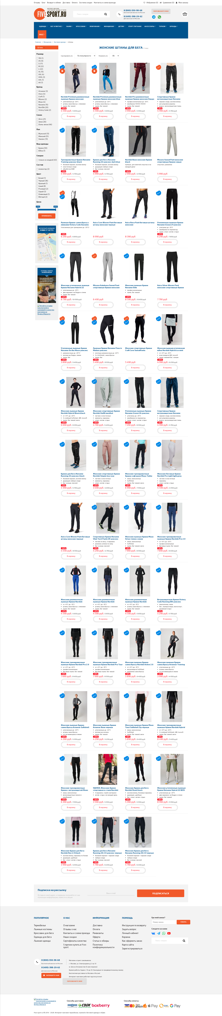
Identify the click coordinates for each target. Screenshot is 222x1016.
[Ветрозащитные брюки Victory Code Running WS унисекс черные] (172, 581)
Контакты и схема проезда (105, 3)
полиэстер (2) (44, 169)
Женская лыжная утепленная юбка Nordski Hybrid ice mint (171, 349)
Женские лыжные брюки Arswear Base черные (104, 726)
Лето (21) (42, 119)
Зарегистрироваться (132, 948)
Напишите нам (52, 975)
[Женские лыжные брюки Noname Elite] (140, 267)
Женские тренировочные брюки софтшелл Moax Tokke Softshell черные (138, 476)
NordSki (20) (43, 107)
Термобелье (40, 925)
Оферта (96, 937)
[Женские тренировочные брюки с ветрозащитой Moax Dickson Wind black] (76, 769)
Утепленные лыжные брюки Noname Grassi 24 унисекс (138, 412)
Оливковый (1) (44, 194)
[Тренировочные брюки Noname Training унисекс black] (76, 141)
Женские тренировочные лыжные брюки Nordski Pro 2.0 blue (171, 539)
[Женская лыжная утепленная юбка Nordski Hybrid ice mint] (172, 330)
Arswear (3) (43, 91)
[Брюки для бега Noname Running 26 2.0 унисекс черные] (108, 832)
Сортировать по (67, 56)
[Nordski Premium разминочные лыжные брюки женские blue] (108, 78)
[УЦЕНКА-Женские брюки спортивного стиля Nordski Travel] (108, 769)
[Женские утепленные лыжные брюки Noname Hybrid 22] (76, 267)
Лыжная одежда (42, 940)
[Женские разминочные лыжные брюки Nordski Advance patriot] (76, 581)
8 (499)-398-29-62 (133, 16)
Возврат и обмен (54, 3)
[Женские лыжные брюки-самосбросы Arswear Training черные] (172, 644)
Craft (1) (42, 96)
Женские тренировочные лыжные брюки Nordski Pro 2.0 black (75, 664)
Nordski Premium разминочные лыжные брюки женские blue (107, 98)
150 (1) (41, 58)
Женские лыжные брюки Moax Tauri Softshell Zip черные (139, 726)
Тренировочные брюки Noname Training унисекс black (75, 161)
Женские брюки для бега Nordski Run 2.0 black (72, 852)
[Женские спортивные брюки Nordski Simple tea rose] (108, 455)
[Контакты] (47, 243)
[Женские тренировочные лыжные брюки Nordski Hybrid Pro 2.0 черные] (172, 707)
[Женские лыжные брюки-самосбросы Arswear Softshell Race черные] (76, 707)
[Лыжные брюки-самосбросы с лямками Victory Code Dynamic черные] (76, 204)
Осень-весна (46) (45, 124)
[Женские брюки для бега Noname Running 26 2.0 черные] (140, 832)
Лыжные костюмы (43, 929)
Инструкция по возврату (134, 925)
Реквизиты (98, 933)
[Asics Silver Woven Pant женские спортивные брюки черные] (172, 267)
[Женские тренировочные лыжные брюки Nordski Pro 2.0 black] (76, 644)
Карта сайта (128, 944)
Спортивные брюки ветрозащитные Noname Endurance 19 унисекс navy (169, 413)
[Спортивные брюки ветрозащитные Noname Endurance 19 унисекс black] (172, 78)
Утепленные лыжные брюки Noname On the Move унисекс (74, 349)
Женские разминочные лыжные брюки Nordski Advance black (136, 601)
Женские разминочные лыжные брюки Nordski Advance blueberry (104, 601)
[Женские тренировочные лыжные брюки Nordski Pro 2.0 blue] (172, 518)
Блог (43, 3)
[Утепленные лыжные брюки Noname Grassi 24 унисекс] (140, 392)
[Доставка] (47, 285)
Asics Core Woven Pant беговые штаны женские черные (107, 223)
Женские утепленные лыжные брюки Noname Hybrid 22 (75, 286)
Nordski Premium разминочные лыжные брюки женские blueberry (75, 99)
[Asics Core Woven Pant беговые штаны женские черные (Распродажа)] (76, 518)
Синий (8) (42, 186)
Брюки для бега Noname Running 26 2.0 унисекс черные (107, 852)
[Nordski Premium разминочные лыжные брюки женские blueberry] (76, 78)
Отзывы (37, 3)
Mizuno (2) (43, 99)
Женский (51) (44, 136)
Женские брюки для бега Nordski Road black (137, 789)
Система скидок (85, 3)
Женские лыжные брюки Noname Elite (136, 286)
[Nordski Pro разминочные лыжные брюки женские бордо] (140, 78)
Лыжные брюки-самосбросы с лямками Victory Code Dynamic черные (75, 224)
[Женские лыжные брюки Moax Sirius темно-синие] (140, 518)
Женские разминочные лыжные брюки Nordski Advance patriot (72, 601)
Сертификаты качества (74, 940)
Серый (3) (42, 191)
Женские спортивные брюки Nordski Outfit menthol (106, 412)
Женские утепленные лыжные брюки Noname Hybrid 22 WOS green (171, 790)
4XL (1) (41, 80)
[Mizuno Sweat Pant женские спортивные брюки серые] (172, 141)
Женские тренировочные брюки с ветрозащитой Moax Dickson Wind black (74, 790)
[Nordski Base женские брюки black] (140, 141)
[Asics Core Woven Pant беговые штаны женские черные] (108, 204)
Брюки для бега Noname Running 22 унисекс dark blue (106, 161)
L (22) (41, 69)
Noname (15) (43, 105)
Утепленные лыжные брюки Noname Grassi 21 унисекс (170, 223)
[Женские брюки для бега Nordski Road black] (140, 769)
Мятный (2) (43, 197)
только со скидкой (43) (48, 160)
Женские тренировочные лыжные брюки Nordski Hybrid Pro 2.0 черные (171, 727)
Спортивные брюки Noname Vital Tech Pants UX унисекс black (106, 539)
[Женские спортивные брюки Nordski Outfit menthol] (108, 392)
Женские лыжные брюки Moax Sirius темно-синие (139, 538)
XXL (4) (41, 74)
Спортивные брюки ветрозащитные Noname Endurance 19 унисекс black (170, 99)
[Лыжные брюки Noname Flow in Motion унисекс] (108, 330)
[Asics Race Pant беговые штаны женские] (140, 204)
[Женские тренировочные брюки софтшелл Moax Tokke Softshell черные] (140, 455)
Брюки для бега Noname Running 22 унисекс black (72, 475)
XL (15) (41, 72)
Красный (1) (43, 183)
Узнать (183, 922)
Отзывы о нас (70, 929)
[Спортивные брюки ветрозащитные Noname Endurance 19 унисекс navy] (172, 392)
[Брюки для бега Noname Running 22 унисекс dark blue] (108, 141)
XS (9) (41, 61)
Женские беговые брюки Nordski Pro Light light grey (169, 475)
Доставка (66, 3)
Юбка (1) (42, 151)
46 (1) (41, 82)
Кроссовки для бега (44, 933)
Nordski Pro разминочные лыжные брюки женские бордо (139, 98)
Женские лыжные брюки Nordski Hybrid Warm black (73, 412)
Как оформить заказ (132, 940)
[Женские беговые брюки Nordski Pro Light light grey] (172, 455)
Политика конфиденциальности (103, 945)
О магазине (69, 925)
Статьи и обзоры (101, 940)
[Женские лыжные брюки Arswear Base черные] (108, 707)
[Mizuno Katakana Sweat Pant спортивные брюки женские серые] (108, 267)
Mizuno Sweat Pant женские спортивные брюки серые (170, 161)
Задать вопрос (129, 929)
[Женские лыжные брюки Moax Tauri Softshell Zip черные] (140, 707)
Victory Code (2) (45, 110)
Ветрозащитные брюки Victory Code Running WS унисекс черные (171, 601)
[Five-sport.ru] (50, 19)
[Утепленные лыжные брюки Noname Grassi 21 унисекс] (172, 204)
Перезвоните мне (161, 11)
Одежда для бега (43, 937)
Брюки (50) (43, 148)
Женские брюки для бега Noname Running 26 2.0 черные (139, 852)
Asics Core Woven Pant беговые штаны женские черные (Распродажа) (75, 539)
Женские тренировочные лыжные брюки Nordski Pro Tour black (108, 664)
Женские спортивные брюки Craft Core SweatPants (138, 349)
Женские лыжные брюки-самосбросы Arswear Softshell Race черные (75, 727)
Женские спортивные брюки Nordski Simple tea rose (106, 475)
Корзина (126, 937)
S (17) (41, 64)
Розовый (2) (43, 189)
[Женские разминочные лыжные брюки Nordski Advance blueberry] (108, 581)
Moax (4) (42, 102)
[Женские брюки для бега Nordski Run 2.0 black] (76, 832)
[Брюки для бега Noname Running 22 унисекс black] (76, 455)
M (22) (41, 66)
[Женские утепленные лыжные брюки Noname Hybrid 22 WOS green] (172, 769)
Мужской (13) (44, 134)
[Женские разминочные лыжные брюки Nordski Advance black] (140, 581)
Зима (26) (42, 122)
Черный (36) (43, 181)
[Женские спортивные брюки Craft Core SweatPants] (140, 330)
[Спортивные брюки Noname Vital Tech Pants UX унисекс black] (108, 518)
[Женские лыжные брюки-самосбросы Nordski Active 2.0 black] (140, 644)
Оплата (74, 3)
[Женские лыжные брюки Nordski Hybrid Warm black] (76, 392)
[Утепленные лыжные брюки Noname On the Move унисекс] (76, 330)
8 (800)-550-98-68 (133, 10)
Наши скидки (70, 937)
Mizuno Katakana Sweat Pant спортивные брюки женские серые (106, 287)
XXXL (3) (42, 77)
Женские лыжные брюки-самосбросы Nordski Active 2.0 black (139, 664)
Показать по (103, 56)
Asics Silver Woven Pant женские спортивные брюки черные (170, 287)
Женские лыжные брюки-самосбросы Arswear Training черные (171, 664)
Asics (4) (42, 94)
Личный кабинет (130, 933)
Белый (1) (42, 178)
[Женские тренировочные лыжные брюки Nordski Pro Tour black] (108, 644)
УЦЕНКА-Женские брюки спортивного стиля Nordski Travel (105, 790)
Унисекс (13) (43, 139)
